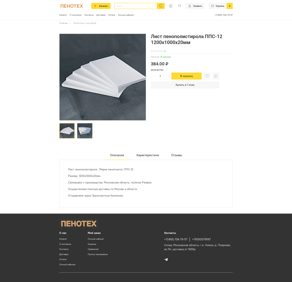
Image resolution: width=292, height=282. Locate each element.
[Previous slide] (64, 77)
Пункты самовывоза (98, 254)
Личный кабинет (126, 15)
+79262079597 (201, 239)
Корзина (92, 244)
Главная (63, 23)
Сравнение (93, 249)
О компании (76, 15)
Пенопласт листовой (84, 23)
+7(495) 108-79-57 (224, 15)
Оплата (111, 15)
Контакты (89, 15)
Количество (157, 70)
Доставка (100, 15)
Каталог (103, 5)
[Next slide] (141, 77)
